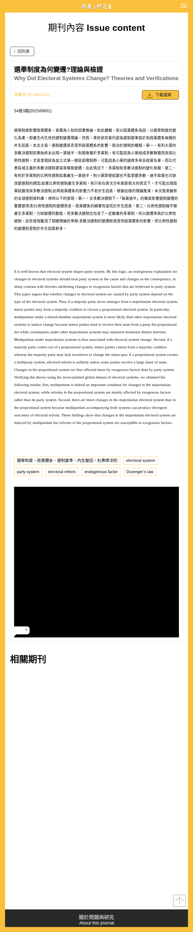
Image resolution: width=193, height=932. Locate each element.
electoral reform (62, 472)
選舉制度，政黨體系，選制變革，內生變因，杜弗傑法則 (67, 460)
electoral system (140, 460)
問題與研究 (96, 6)
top (179, 901)
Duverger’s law (140, 472)
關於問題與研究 (96, 920)
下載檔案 (163, 95)
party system (28, 472)
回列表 (24, 51)
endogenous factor (101, 472)
